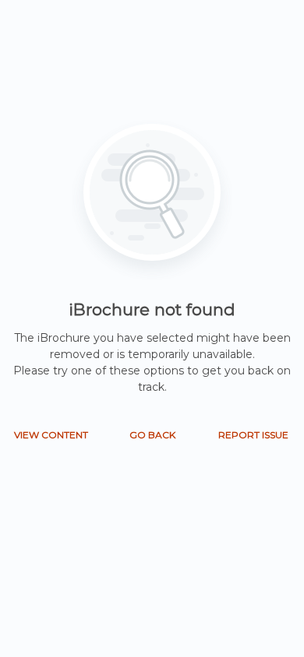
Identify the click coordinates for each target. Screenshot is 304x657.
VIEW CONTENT (51, 435)
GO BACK (152, 435)
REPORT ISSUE (253, 435)
